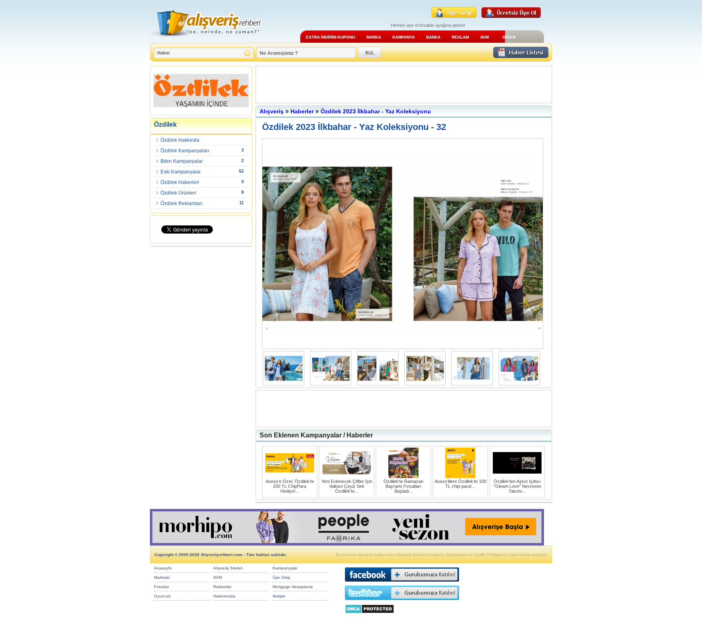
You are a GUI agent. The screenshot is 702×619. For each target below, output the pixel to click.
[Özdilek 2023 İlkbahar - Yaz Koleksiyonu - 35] (380, 384)
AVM (484, 37)
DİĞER (509, 37)
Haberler (302, 111)
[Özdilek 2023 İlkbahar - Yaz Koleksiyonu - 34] (332, 384)
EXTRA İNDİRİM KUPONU (330, 37)
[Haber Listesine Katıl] (520, 55)
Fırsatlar (161, 586)
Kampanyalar (285, 568)
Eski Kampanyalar (180, 172)
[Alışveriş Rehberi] (206, 39)
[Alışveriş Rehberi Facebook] (402, 583)
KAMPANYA (403, 37)
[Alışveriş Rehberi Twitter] (402, 601)
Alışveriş (272, 111)
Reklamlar (222, 586)
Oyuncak (162, 596)
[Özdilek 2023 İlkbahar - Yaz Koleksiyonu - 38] (521, 384)
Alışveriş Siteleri (228, 568)
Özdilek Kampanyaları (184, 151)
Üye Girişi (281, 577)
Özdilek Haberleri (179, 182)
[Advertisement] (404, 84)
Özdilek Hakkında (179, 140)
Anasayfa (163, 568)
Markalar (162, 577)
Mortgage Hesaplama (293, 586)
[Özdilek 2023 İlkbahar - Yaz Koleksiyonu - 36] (427, 384)
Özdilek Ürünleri (178, 193)
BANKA (433, 37)
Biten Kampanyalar (181, 161)
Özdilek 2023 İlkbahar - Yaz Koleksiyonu (376, 111)
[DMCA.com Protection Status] (369, 615)
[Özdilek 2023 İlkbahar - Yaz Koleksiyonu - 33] (404, 347)
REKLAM (460, 37)
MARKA (373, 37)
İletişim (279, 596)
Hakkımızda (224, 596)
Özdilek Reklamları (181, 203)
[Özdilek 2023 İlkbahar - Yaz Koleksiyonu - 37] (474, 384)
